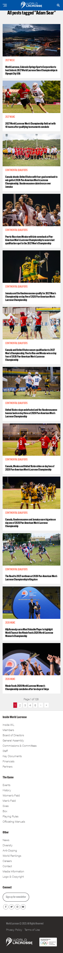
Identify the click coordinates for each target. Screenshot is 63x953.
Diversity (8, 845)
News (6, 840)
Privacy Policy (14, 930)
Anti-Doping (10, 850)
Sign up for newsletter (16, 897)
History (7, 790)
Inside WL (8, 725)
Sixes (6, 806)
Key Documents (12, 756)
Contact (7, 866)
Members (8, 730)
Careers (7, 861)
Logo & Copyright (13, 876)
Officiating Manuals (14, 821)
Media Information (13, 871)
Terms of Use (32, 930)
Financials (8, 761)
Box (5, 811)
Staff (5, 751)
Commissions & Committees (20, 746)
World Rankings (12, 856)
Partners (7, 766)
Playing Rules (10, 816)
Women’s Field (11, 795)
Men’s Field (9, 801)
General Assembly (13, 740)
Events (6, 785)
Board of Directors (13, 735)
